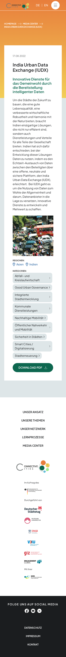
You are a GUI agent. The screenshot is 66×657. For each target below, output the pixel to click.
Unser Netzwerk (33, 429)
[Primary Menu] (55, 5)
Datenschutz (33, 627)
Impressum (33, 636)
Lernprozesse (33, 437)
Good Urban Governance (31, 287)
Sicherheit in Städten (28, 337)
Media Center (30, 23)
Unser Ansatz (33, 412)
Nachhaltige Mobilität (29, 318)
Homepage (10, 23)
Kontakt (33, 644)
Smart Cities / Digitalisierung (24, 346)
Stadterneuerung (26, 355)
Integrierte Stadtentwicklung (27, 297)
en (46, 5)
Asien (20, 264)
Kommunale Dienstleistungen (26, 308)
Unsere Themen (33, 420)
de (38, 5)
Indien (33, 264)
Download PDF (30, 367)
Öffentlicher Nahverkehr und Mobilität (31, 327)
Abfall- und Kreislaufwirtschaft (27, 278)
